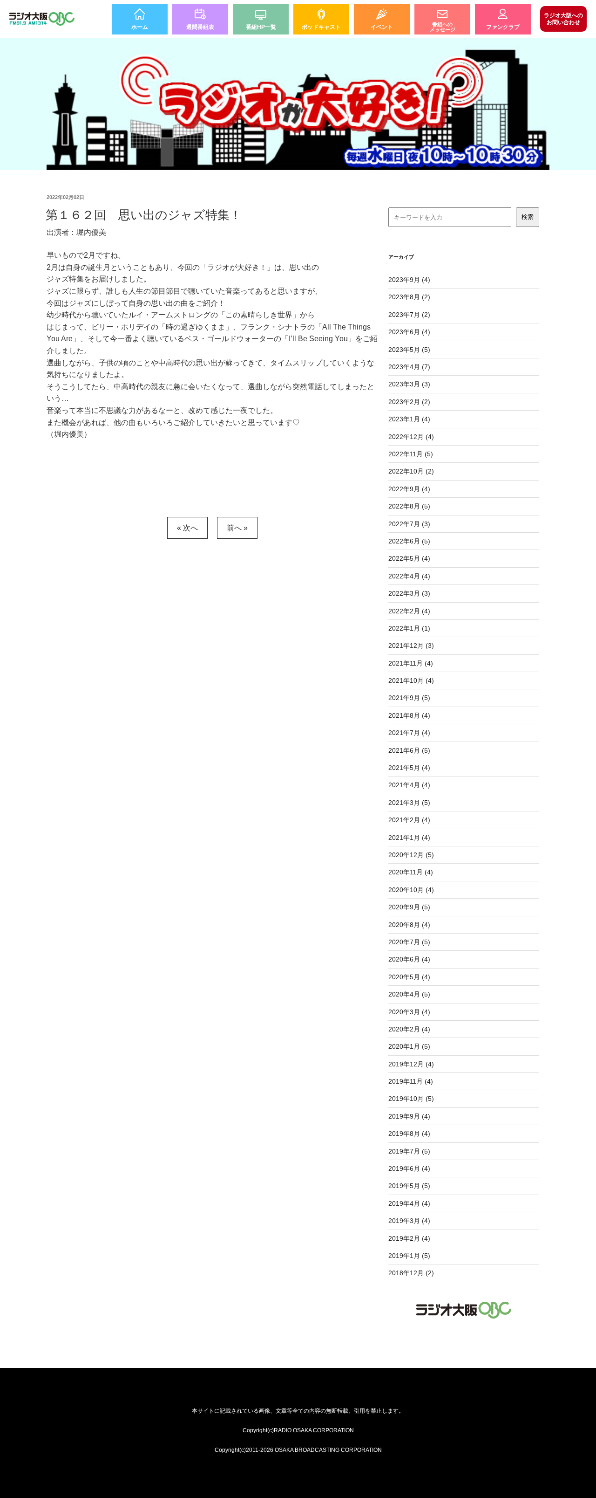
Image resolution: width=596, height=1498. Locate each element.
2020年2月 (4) (409, 1029)
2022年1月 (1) (409, 628)
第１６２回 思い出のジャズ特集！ (144, 215)
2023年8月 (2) (409, 297)
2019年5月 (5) (409, 1185)
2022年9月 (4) (409, 489)
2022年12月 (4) (411, 436)
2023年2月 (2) (409, 401)
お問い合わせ (563, 18)
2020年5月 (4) (409, 977)
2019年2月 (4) (409, 1238)
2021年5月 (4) (409, 767)
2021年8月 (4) (409, 715)
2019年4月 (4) (409, 1203)
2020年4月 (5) (409, 994)
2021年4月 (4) (409, 785)
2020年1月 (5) (409, 1046)
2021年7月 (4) (409, 732)
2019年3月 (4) (409, 1220)
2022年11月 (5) (410, 454)
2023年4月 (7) (409, 367)
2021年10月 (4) (411, 680)
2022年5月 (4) (409, 558)
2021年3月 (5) (409, 802)
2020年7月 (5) (409, 942)
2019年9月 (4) (409, 1116)
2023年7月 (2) (409, 314)
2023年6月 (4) (409, 332)
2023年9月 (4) (409, 279)
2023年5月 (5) (409, 349)
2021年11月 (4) (410, 663)
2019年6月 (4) (409, 1168)
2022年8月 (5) (409, 506)
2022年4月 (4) (409, 576)
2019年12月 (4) (411, 1064)
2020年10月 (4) (411, 889)
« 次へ (187, 528)
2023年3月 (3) (409, 384)
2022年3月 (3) (409, 593)
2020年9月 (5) (409, 907)
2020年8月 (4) (409, 924)
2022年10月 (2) (411, 471)
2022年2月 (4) (409, 611)
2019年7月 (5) (409, 1151)
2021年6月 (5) (409, 750)
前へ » (237, 528)
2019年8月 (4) (409, 1133)
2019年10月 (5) (411, 1098)
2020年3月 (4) (409, 1012)
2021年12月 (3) (411, 645)
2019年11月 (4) (410, 1081)
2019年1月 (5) (409, 1255)
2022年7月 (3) (409, 524)
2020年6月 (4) (409, 959)
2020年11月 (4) (410, 872)
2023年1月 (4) (409, 419)
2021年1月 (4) (409, 837)
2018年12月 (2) (411, 1273)
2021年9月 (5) (409, 697)
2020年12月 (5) (411, 855)
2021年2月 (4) (409, 820)
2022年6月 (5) (409, 541)
